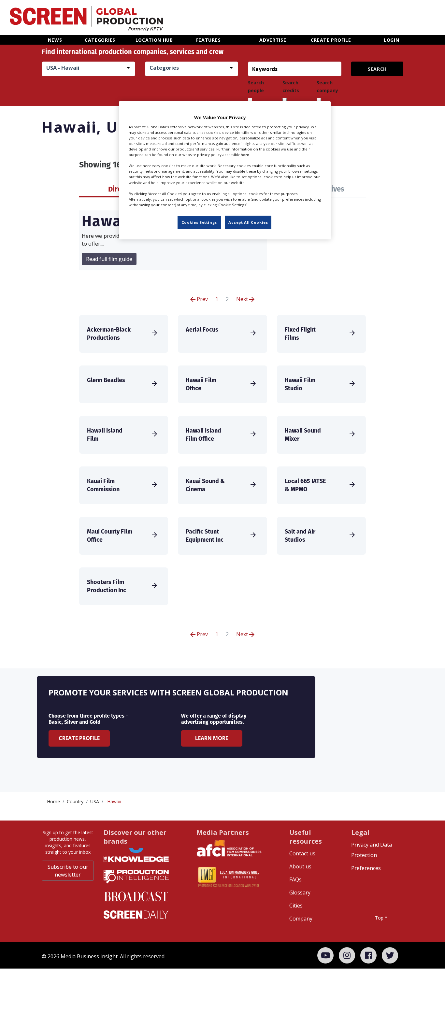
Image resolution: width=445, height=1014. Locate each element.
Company (300, 918)
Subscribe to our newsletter (68, 870)
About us (300, 866)
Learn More (211, 738)
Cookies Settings (199, 222)
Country (75, 801)
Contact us (302, 853)
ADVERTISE (272, 40)
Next (242, 299)
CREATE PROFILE (331, 40)
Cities (296, 905)
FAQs (295, 879)
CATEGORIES (100, 40)
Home (53, 801)
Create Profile (79, 738)
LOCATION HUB (154, 40)
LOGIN (391, 40)
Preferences (366, 868)
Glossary (299, 892)
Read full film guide (109, 259)
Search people (256, 86)
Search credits (290, 86)
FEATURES (208, 40)
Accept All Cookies (248, 222)
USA (94, 801)
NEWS (55, 40)
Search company (327, 86)
